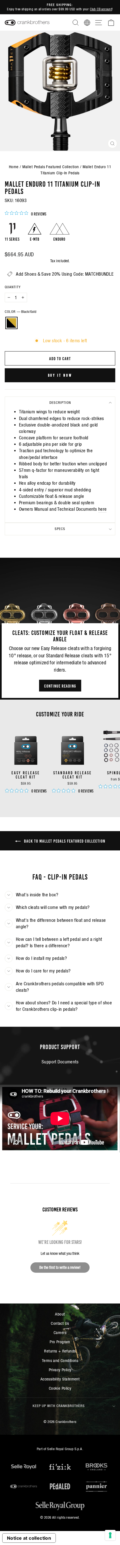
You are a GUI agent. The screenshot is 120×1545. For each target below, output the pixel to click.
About (60, 1314)
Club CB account (101, 9)
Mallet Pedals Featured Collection (50, 166)
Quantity (13, 287)
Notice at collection (29, 1538)
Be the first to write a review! (60, 1267)
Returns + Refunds (60, 1351)
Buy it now (60, 375)
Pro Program (60, 1341)
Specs (60, 529)
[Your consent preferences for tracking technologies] (110, 1535)
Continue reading (60, 685)
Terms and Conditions (60, 1360)
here (102, 509)
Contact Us (60, 1323)
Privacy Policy (60, 1369)
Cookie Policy (60, 1388)
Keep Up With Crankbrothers (59, 1406)
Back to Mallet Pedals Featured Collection (64, 840)
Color (20, 312)
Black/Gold (11, 323)
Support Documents (60, 1062)
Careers (60, 1332)
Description (60, 402)
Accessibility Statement (60, 1379)
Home (14, 166)
